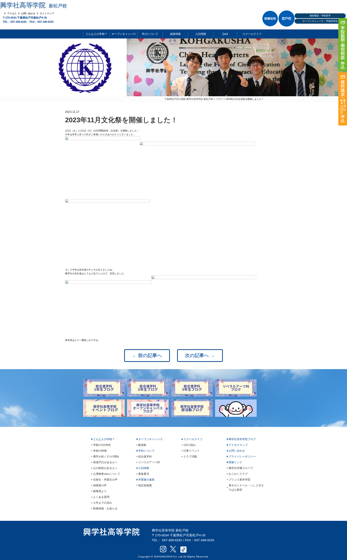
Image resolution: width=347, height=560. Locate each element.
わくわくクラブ (238, 473)
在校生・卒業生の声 (105, 479)
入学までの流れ (102, 502)
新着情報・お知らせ (105, 508)
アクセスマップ (238, 444)
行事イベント (191, 450)
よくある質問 (101, 496)
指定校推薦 (145, 485)
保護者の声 (100, 485)
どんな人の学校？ (96, 33)
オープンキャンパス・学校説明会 (320, 21)
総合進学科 (145, 456)
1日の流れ (189, 444)
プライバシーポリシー (242, 456)
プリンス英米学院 (239, 479)
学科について (146, 450)
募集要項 (143, 473)
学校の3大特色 (102, 444)
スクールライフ (249, 33)
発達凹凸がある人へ (105, 462)
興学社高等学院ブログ (242, 439)
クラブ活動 (190, 456)
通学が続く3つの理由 (106, 456)
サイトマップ (47, 13)
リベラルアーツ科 (149, 462)
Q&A (225, 33)
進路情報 (175, 33)
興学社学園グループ (241, 468)
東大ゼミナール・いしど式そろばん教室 (246, 487)
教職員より (100, 491)
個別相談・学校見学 (320, 15)
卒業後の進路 (146, 479)
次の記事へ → (200, 355)
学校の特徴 (100, 450)
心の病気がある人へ (105, 468)
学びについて (150, 33)
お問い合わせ (28, 13)
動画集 (142, 444)
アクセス (12, 13)
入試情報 (200, 33)
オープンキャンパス (124, 33)
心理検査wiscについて (106, 473)
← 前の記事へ (147, 355)
